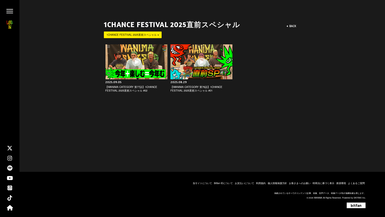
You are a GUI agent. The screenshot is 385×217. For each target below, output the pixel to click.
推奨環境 (341, 183)
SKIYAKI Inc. (360, 197)
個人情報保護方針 (277, 183)
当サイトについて (202, 183)
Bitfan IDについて (223, 183)
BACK (292, 26)
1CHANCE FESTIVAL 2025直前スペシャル (131, 35)
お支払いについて (244, 183)
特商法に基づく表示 (323, 183)
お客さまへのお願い (300, 183)
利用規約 (261, 183)
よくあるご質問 (356, 183)
